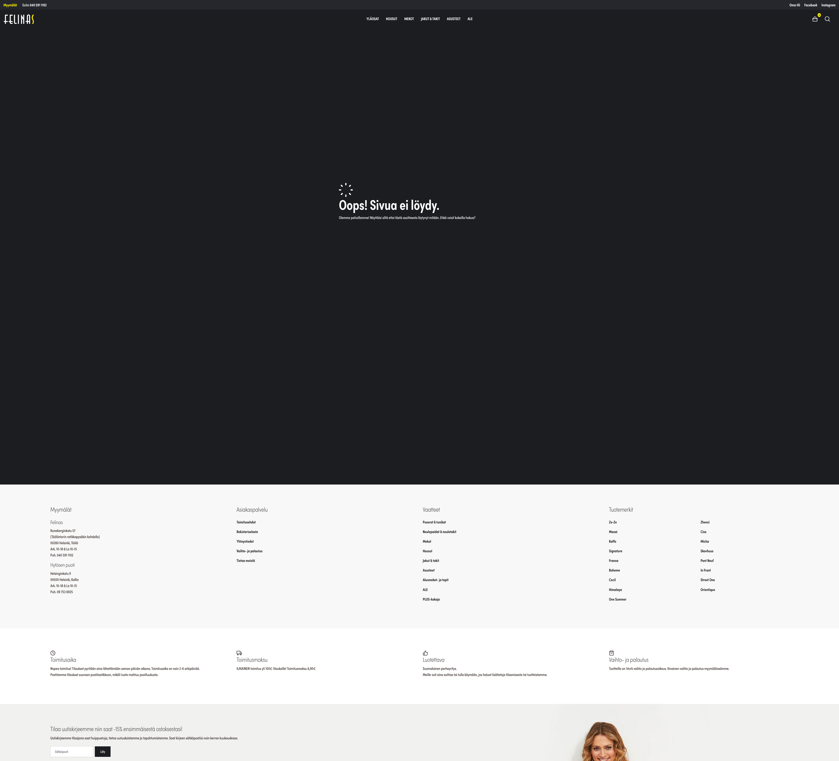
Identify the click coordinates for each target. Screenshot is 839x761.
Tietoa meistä (246, 560)
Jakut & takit (430, 18)
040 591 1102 (38, 4)
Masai (613, 531)
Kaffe (612, 541)
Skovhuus (706, 550)
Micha (704, 541)
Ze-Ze (613, 522)
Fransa (613, 560)
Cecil (612, 579)
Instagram (829, 4)
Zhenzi (704, 522)
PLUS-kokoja (431, 599)
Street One (707, 579)
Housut (391, 18)
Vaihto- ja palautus (250, 550)
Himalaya (615, 589)
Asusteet (454, 18)
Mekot (409, 18)
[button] (816, 19)
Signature (615, 550)
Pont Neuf (707, 560)
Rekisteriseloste (247, 531)
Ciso (703, 531)
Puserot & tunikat (434, 522)
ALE (470, 18)
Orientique (707, 589)
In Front (705, 570)
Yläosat (372, 18)
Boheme (614, 570)
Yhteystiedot (245, 541)
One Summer (617, 599)
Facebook (810, 4)
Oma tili (795, 4)
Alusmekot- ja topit (436, 579)
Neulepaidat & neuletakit (439, 531)
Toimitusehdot (246, 522)
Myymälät (10, 4)
